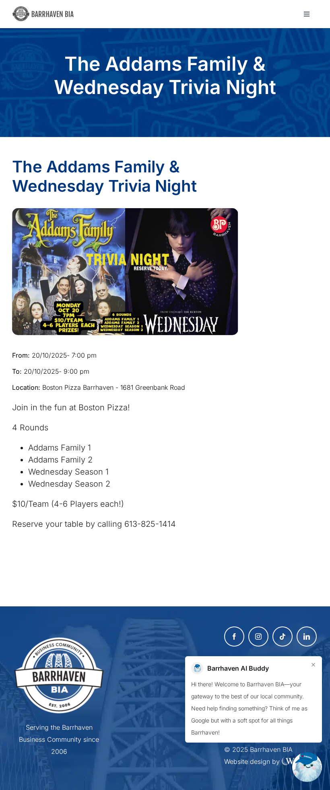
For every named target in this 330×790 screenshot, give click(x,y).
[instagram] (258, 636)
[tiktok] (282, 636)
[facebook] (234, 636)
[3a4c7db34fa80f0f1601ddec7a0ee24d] (45, 10)
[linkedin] (307, 636)
